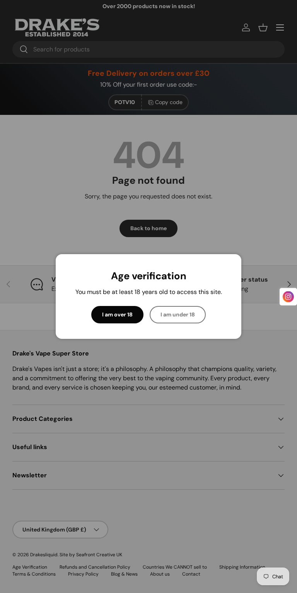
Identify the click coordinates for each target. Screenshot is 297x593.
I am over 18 (117, 314)
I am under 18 (177, 314)
